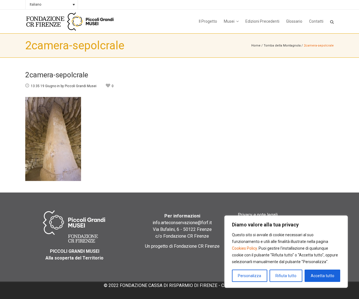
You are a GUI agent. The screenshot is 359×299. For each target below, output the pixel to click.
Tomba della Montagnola (282, 45)
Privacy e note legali (258, 214)
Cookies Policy (244, 248)
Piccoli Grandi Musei (80, 86)
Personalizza (249, 275)
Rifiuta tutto (285, 275)
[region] (286, 251)
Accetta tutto (322, 275)
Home (256, 45)
